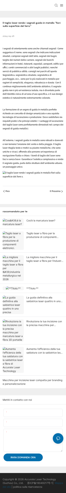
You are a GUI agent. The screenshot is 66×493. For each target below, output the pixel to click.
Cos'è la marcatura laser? (40, 220)
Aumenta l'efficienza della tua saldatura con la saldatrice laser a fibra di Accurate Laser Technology (44, 350)
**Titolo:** (32, 288)
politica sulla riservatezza (27, 486)
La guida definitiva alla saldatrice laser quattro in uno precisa (43, 299)
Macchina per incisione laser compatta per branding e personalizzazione (32, 382)
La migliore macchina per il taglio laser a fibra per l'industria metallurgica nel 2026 (44, 259)
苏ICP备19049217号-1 (40, 482)
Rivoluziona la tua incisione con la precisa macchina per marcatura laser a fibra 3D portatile (44, 323)
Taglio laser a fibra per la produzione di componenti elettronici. (41, 235)
